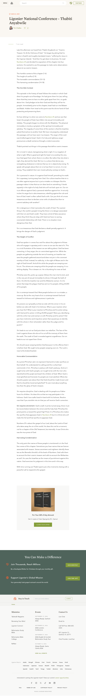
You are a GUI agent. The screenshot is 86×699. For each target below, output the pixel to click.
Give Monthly (73, 565)
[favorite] (25, 28)
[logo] (12, 3)
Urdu (61, 669)
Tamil (37, 669)
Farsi (43, 662)
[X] (41, 683)
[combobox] (40, 3)
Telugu (42, 669)
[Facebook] (32, 683)
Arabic (25, 662)
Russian (67, 665)
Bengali (31, 662)
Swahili (31, 669)
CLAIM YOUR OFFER (43, 524)
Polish (53, 665)
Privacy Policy (62, 687)
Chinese (37, 662)
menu (5, 3)
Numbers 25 (21, 62)
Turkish (49, 669)
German (55, 662)
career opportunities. (62, 678)
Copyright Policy (46, 687)
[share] (27, 28)
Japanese (34, 665)
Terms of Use (31, 687)
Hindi (66, 662)
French (48, 662)
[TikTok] (45, 683)
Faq (20, 687)
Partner (79, 3)
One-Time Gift (73, 578)
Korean (41, 665)
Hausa (61, 662)
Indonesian (26, 665)
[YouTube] (50, 683)
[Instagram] (36, 683)
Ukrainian (55, 669)
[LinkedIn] (54, 683)
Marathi (47, 665)
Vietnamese (68, 669)
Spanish (25, 669)
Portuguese (60, 665)
